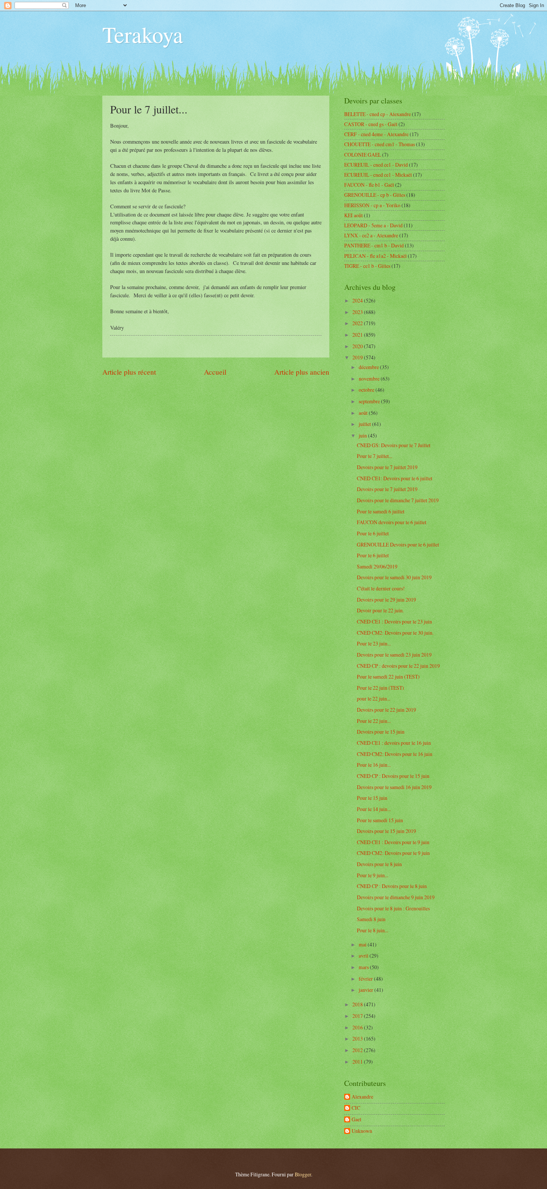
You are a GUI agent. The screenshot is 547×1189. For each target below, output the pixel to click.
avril (364, 955)
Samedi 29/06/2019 (377, 566)
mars (364, 967)
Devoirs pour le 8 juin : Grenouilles (393, 908)
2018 (358, 1004)
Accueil (215, 371)
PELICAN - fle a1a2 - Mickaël (375, 255)
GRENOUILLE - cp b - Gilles (374, 194)
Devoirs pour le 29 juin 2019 (386, 599)
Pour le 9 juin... (372, 875)
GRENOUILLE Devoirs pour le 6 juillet (398, 544)
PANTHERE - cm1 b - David (374, 245)
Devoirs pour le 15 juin (380, 731)
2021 (358, 334)
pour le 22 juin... (373, 698)
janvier (366, 989)
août (364, 412)
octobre (367, 389)
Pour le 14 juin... (374, 809)
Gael (356, 1119)
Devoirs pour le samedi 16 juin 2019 (394, 787)
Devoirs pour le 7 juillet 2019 (387, 467)
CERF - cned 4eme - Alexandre (376, 134)
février (366, 978)
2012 (358, 1050)
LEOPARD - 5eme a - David (373, 225)
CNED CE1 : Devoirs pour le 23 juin (394, 621)
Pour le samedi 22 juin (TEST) (388, 676)
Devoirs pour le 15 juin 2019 (386, 830)
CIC (356, 1108)
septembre (370, 401)
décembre (369, 367)
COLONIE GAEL (362, 154)
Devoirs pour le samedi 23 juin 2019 (394, 654)
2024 (358, 300)
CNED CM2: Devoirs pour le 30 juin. (395, 632)
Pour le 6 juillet (373, 533)
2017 (358, 1015)
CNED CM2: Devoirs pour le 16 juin (394, 753)
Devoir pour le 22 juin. (380, 610)
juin (363, 435)
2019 (358, 357)
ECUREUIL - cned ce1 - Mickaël (378, 174)
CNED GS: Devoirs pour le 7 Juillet (394, 445)
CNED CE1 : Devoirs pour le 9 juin (393, 842)
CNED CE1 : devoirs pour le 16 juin (394, 742)
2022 (358, 323)
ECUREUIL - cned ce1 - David (376, 164)
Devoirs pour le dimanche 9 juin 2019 (396, 897)
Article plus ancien (301, 371)
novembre (370, 378)
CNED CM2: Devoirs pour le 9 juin (393, 852)
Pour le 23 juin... (374, 643)
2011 (358, 1061)
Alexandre (362, 1097)
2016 (358, 1027)
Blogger (303, 1174)
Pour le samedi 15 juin (380, 820)
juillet (365, 423)
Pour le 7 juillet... (374, 455)
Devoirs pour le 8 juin (379, 864)
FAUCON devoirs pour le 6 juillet (391, 522)
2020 (358, 346)
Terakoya (142, 34)
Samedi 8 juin (371, 919)
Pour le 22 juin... (374, 720)
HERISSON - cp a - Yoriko (372, 205)
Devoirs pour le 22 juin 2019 (386, 709)
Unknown (362, 1131)
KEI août (353, 215)
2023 (358, 311)
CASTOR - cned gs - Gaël (370, 124)
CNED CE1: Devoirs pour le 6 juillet (394, 478)
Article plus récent (129, 371)
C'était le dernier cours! (381, 588)
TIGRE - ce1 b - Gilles (367, 265)
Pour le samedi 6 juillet (380, 511)
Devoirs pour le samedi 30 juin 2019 (394, 577)
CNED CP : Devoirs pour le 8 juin (392, 886)
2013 (358, 1038)
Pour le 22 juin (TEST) (380, 687)
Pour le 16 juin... (374, 764)
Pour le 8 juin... (372, 930)
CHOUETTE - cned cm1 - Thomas (379, 144)
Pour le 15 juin (372, 797)
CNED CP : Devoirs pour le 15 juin (393, 775)
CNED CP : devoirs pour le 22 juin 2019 (398, 665)
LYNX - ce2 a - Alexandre (371, 235)
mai (363, 944)
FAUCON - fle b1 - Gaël (369, 184)
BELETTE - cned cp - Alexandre (377, 114)
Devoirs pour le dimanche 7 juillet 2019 (398, 500)
